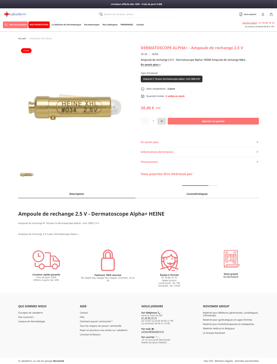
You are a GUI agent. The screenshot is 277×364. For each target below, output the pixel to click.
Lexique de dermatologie (31, 321)
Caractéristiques (197, 194)
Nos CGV (208, 360)
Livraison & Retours (90, 334)
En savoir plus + (151, 64)
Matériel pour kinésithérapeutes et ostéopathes (228, 324)
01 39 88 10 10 (149, 317)
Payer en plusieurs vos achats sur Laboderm (103, 330)
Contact (84, 312)
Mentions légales (224, 360)
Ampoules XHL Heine (40, 38)
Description (76, 194)
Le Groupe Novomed (214, 332)
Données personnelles (247, 360)
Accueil (22, 38)
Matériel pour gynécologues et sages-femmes (227, 319)
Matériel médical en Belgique (219, 328)
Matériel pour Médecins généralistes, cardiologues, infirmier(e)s (231, 314)
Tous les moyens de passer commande (100, 325)
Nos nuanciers (26, 316)
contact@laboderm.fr (152, 331)
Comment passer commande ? (96, 321)
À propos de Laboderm (30, 312)
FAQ (82, 316)
